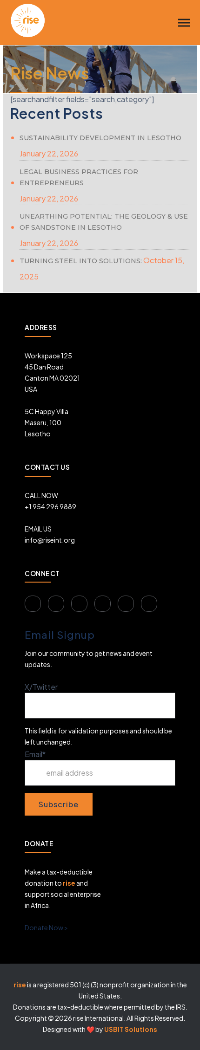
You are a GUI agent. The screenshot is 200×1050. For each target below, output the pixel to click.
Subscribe (59, 804)
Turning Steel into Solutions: (81, 261)
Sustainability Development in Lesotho (100, 138)
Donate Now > (46, 927)
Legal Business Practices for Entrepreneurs (79, 177)
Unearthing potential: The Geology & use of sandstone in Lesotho (104, 222)
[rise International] (28, 19)
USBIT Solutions (130, 1029)
